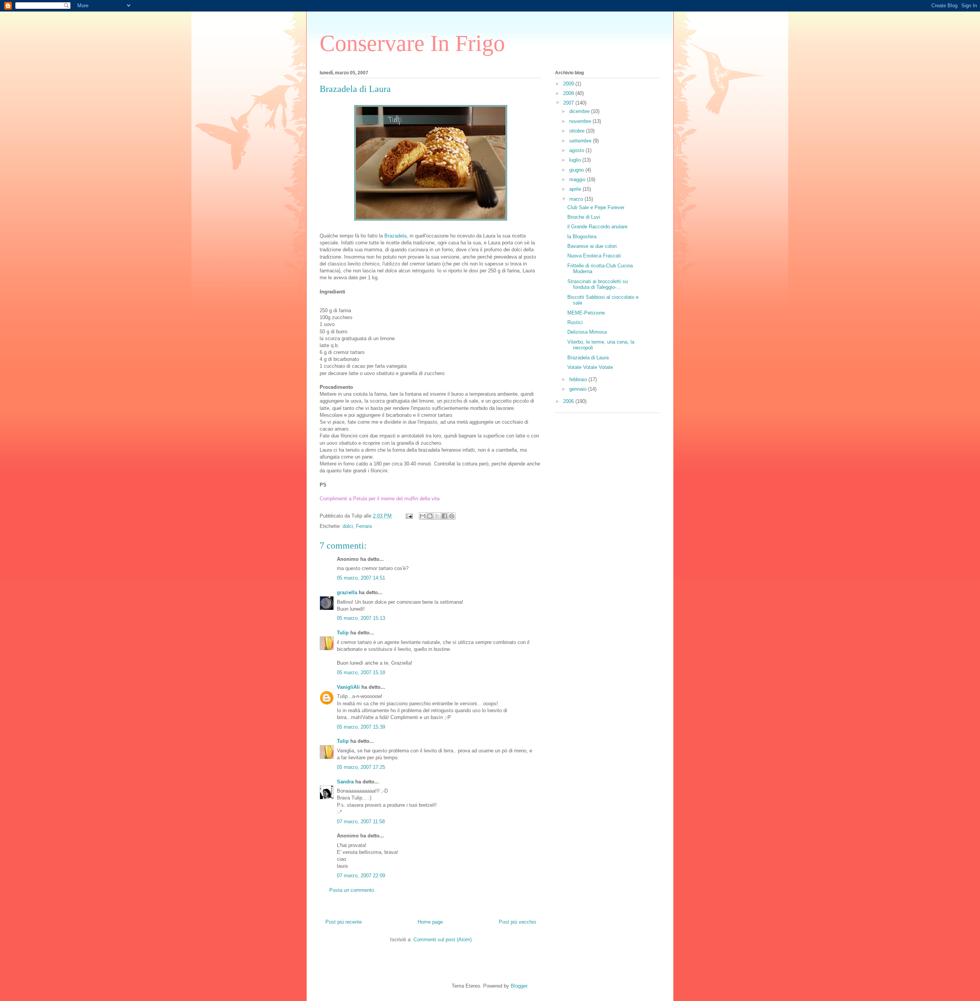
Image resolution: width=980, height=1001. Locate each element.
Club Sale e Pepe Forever (595, 207)
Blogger (519, 986)
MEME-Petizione (586, 313)
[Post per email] (408, 516)
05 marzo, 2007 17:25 (361, 767)
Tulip (343, 633)
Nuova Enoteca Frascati (594, 256)
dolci (348, 526)
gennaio (578, 389)
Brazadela (395, 236)
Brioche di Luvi (583, 217)
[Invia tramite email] (422, 516)
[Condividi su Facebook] (444, 516)
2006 (569, 401)
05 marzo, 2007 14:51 (361, 578)
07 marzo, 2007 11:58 (361, 821)
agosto (577, 150)
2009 (569, 84)
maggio (578, 179)
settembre (581, 141)
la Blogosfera (581, 236)
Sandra (345, 782)
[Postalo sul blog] (430, 516)
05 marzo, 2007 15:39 (361, 727)
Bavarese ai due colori (592, 246)
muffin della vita (421, 498)
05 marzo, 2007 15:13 (361, 618)
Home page (430, 922)
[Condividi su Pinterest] (452, 516)
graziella (347, 592)
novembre (581, 121)
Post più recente (343, 922)
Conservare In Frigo (412, 43)
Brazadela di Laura (588, 357)
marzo (577, 199)
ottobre (577, 131)
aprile (576, 189)
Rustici (575, 322)
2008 (569, 93)
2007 (569, 103)
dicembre (580, 111)
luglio (575, 160)
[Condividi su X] (437, 516)
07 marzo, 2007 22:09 (361, 875)
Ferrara (364, 526)
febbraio (578, 379)
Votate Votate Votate (590, 367)
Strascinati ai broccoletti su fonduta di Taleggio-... (597, 284)
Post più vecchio (517, 922)
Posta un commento (351, 890)
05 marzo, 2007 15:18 (361, 672)
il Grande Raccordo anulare (597, 226)
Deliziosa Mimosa (587, 332)
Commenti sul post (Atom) (442, 939)
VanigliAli (348, 687)
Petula (361, 498)
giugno (577, 170)
